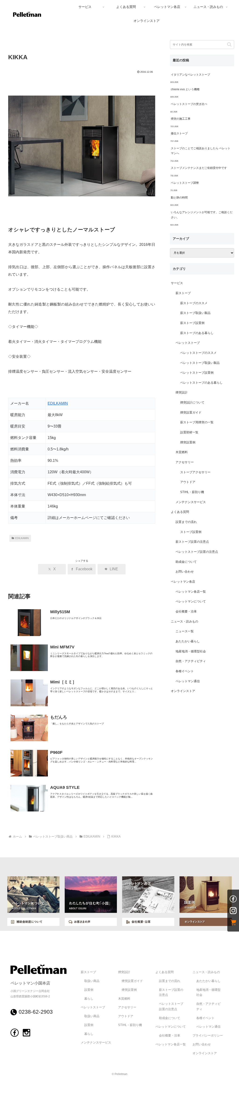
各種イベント (185, 671)
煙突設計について (192, 402)
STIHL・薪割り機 (192, 492)
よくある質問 (180, 512)
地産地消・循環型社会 (191, 651)
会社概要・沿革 (186, 611)
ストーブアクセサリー (195, 472)
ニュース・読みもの (184, 621)
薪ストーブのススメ (193, 303)
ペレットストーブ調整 (185, 182)
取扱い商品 (91, 981)
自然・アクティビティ (191, 661)
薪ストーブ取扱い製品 (195, 313)
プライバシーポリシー (208, 1035)
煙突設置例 (187, 442)
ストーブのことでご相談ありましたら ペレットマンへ (200, 151)
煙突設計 (182, 392)
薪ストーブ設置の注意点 (192, 541)
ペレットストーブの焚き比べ (189, 104)
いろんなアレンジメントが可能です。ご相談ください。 (201, 215)
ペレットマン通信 (188, 681)
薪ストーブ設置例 (192, 323)
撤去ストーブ (179, 133)
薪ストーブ (183, 293)
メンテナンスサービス (191, 502)
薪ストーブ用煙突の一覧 (197, 422)
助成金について (186, 562)
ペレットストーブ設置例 (197, 372)
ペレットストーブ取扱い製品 (200, 363)
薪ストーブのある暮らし (197, 333)
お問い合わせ (185, 571)
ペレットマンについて (191, 601)
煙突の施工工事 (180, 118)
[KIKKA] (81, 150)
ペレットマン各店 (183, 581)
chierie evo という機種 (185, 89)
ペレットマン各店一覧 (191, 591)
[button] (229, 44)
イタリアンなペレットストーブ (190, 74)
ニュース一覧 (185, 631)
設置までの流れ (186, 522)
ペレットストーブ (188, 342)
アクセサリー (185, 462)
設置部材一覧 (189, 432)
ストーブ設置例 (190, 532)
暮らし (88, 998)
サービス (177, 283)
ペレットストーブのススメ (198, 353)
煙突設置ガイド (190, 412)
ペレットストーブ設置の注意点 (197, 551)
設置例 (88, 990)
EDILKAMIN (58, 403)
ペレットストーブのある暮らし (201, 382)
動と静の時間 (179, 197)
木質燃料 (182, 452)
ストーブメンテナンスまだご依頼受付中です (199, 168)
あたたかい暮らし (188, 641)
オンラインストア (183, 691)
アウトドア (187, 482)
